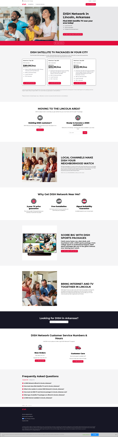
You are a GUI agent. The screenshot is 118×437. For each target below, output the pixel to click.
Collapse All (31, 379)
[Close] (116, 434)
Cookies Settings (86, 434)
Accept (94, 434)
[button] (67, 322)
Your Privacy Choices (29, 418)
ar (26, 405)
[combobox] (58, 322)
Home (23, 405)
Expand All (25, 379)
